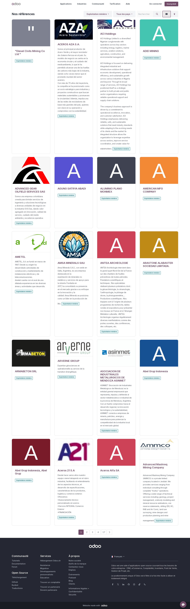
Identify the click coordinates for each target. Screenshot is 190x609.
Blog (71, 581)
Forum (14, 567)
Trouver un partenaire (50, 587)
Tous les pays (123, 14)
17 (103, 532)
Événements (74, 574)
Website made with (92, 605)
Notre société (75, 561)
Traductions (17, 588)
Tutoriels (16, 561)
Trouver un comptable (50, 582)
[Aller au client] (31, 32)
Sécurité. (73, 595)
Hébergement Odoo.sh (50, 561)
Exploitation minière (97, 14)
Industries (81, 4)
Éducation (44, 578)
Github (15, 582)
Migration (44, 568)
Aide (128, 4)
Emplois (72, 570)
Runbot (15, 585)
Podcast (72, 578)
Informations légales (78, 588)
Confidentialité (75, 591)
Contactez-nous (76, 567)
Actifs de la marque (77, 564)
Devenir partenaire (48, 590)
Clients (72, 584)
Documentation (19, 564)
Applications (66, 4)
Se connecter (155, 4)
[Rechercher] (157, 14)
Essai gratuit (171, 4)
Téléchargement (19, 577)
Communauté (98, 4)
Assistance (45, 565)
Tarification (115, 4)
